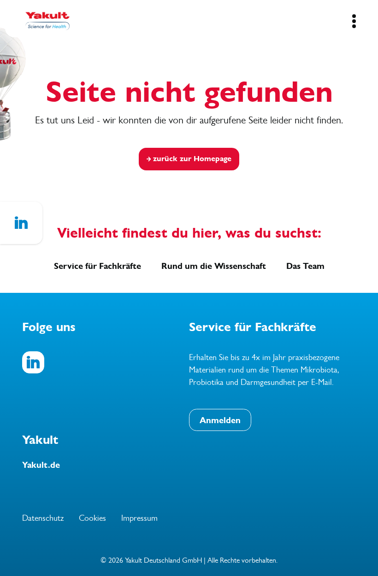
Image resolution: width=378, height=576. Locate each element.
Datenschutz (43, 518)
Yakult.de (41, 465)
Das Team (305, 266)
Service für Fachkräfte (97, 266)
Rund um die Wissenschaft (213, 266)
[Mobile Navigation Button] (353, 21)
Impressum (139, 518)
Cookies (92, 518)
